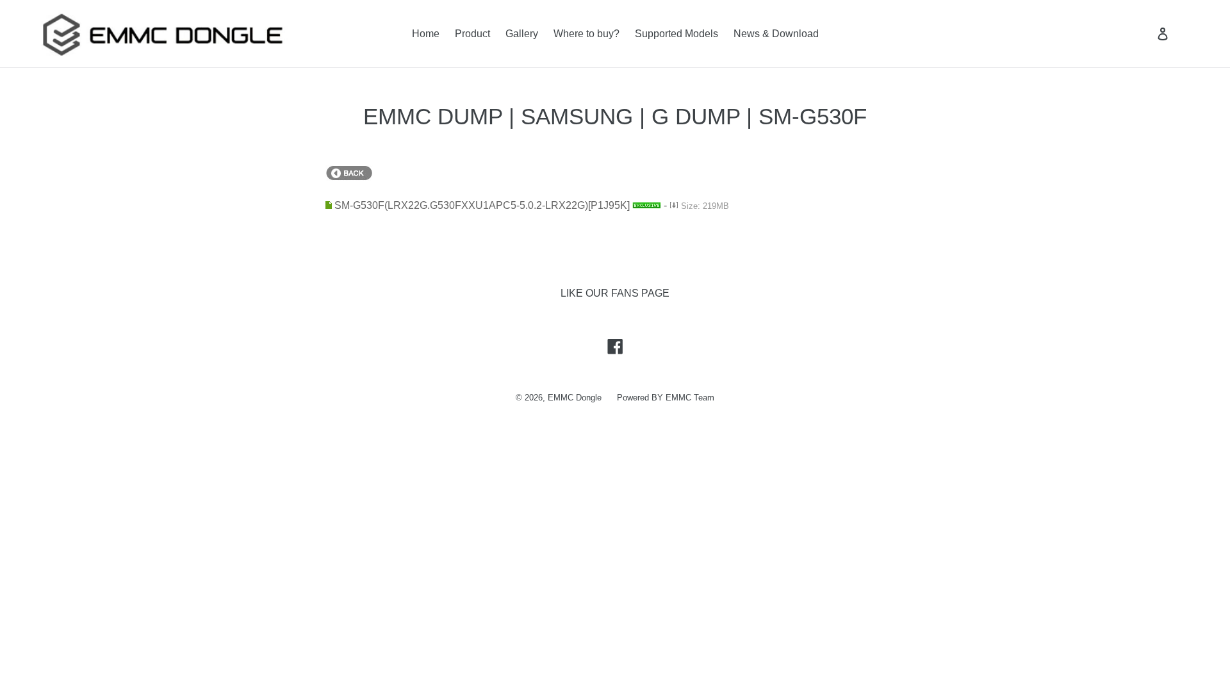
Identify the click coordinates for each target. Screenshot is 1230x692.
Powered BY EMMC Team (665, 397)
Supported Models (676, 33)
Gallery (521, 33)
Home (425, 33)
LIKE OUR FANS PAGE (615, 293)
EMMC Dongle (575, 397)
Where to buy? (586, 33)
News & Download (776, 33)
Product (472, 33)
